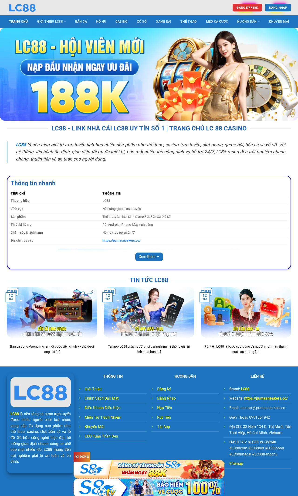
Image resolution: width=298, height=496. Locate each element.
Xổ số (142, 22)
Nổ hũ (101, 22)
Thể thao (188, 22)
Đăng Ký (164, 389)
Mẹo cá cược (217, 22)
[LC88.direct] (30, 7)
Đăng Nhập (166, 398)
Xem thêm (147, 256)
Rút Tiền (164, 417)
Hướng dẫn (247, 22)
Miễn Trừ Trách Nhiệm (103, 417)
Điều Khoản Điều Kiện (102, 408)
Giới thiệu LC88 (50, 22)
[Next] (291, 326)
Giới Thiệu (93, 389)
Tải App (163, 426)
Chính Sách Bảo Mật (102, 398)
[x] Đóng (82, 456)
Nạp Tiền (164, 408)
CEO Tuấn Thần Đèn (101, 436)
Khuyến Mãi (279, 22)
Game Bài (163, 22)
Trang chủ (18, 22)
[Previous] (6, 326)
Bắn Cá (81, 22)
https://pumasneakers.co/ (266, 398)
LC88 (14, 414)
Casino (121, 22)
